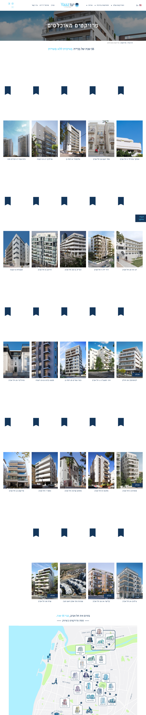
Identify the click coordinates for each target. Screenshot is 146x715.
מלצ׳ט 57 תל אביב (101, 491)
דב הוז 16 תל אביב (129, 270)
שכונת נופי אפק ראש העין (73, 601)
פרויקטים (123, 43)
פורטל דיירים (44, 5)
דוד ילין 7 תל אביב (101, 270)
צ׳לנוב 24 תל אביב (129, 601)
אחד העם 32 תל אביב (101, 159)
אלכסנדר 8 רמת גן (73, 159)
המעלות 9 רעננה (16, 270)
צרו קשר (35, 5)
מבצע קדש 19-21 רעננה (45, 380)
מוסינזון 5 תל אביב (129, 491)
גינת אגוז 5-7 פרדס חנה (16, 159)
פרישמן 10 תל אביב (16, 491)
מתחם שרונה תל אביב (73, 491)
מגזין (52, 5)
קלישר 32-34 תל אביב (101, 601)
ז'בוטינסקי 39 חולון (129, 380)
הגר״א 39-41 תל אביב (73, 270)
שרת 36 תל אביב (44, 601)
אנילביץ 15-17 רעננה (44, 159)
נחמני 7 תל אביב (44, 491)
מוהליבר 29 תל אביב (16, 380)
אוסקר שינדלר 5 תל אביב (129, 159)
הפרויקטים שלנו (118, 5)
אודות (90, 5)
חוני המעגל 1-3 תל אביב (101, 380)
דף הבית (130, 43)
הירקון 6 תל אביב (45, 270)
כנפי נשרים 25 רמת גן (73, 380)
